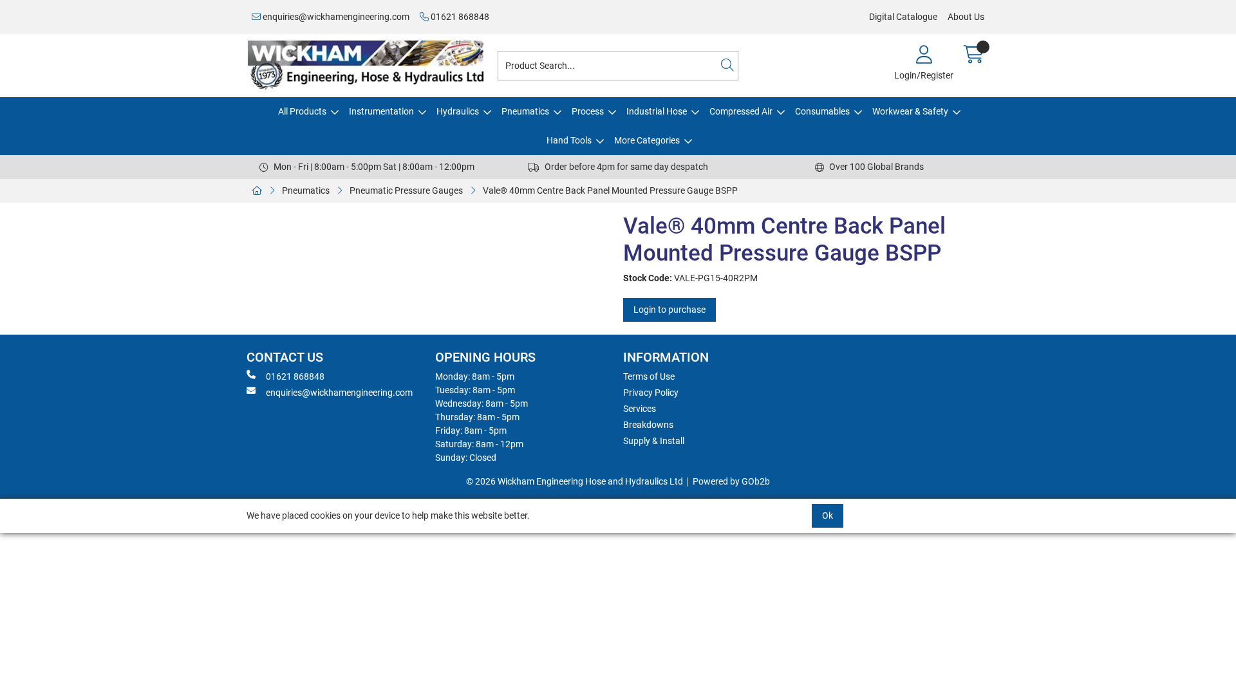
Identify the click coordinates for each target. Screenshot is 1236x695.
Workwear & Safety (910, 111)
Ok (827, 515)
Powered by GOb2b (731, 481)
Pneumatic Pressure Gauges (406, 190)
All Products (302, 111)
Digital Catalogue (903, 17)
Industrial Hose (656, 111)
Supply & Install (653, 441)
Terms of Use (649, 376)
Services (639, 408)
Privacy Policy (651, 392)
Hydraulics (457, 111)
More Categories (647, 140)
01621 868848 (459, 17)
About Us (966, 17)
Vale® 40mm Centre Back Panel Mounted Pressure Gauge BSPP (610, 190)
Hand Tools (569, 140)
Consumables (822, 111)
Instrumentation (381, 111)
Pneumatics (525, 111)
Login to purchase (669, 309)
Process (588, 111)
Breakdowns (648, 425)
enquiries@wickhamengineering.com (335, 17)
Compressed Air (740, 111)
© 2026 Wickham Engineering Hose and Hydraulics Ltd (574, 481)
